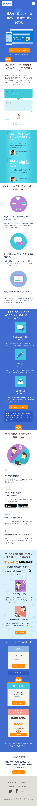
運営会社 (6, 799)
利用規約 (10, 799)
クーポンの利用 (22, 786)
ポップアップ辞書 (11, 783)
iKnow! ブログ (23, 783)
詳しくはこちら (20, 633)
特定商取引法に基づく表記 (27, 799)
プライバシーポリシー (16, 799)
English (23, 791)
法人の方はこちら (18, 772)
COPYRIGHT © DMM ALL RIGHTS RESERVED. (18, 798)
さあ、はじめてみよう (19, 50)
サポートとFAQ (10, 786)
